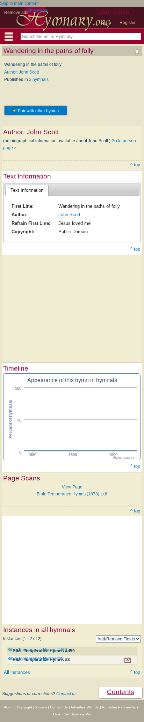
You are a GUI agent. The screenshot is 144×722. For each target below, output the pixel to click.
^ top (135, 164)
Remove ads (16, 12)
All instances (17, 672)
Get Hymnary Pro (77, 714)
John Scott (69, 214)
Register (128, 22)
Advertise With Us (85, 707)
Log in (105, 22)
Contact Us (59, 707)
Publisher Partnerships (120, 707)
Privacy (41, 707)
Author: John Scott (21, 72)
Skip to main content (19, 3)
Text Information (26, 190)
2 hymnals (39, 79)
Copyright (24, 707)
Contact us (66, 693)
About (9, 707)
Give (56, 714)
